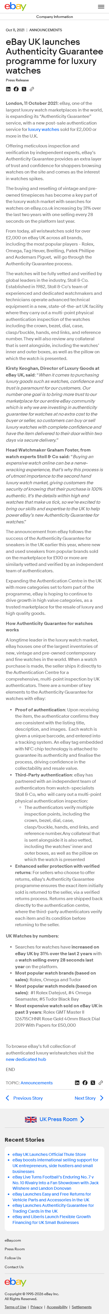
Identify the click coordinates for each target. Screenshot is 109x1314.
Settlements (82, 1306)
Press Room (15, 1249)
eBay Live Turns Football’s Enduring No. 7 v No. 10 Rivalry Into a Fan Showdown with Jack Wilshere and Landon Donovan (55, 1182)
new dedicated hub (26, 1059)
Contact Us (14, 1266)
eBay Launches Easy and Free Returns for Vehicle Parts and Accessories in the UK (51, 1197)
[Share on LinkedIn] (8, 89)
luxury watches (43, 129)
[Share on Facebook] (16, 89)
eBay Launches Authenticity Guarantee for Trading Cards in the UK (53, 1208)
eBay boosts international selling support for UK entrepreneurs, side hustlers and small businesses (55, 1165)
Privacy (36, 1306)
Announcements (37, 1083)
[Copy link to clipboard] (31, 88)
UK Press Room (59, 1119)
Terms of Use (15, 1306)
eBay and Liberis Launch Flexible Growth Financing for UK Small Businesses (51, 1219)
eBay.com (13, 1240)
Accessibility (57, 1306)
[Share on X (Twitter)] (24, 89)
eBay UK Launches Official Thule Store (49, 1154)
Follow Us (13, 1257)
